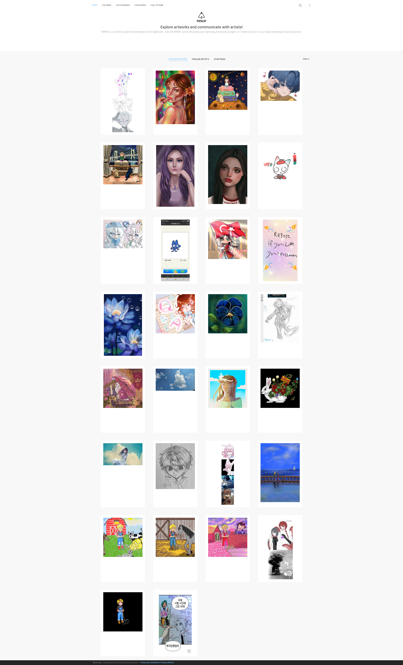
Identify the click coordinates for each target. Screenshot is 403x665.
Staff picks (219, 59)
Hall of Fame (157, 5)
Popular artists (200, 59)
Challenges (140, 5)
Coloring (106, 5)
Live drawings (123, 5)
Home (94, 5)
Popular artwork (178, 59)
